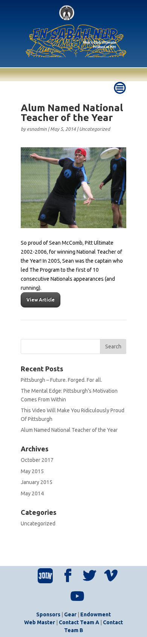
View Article (40, 299)
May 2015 (32, 471)
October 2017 (37, 460)
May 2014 (32, 493)
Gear (70, 614)
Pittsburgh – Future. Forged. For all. (61, 380)
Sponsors (48, 614)
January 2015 (36, 482)
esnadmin (37, 129)
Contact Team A (79, 622)
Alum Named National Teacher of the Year (69, 430)
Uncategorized (94, 129)
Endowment (95, 614)
